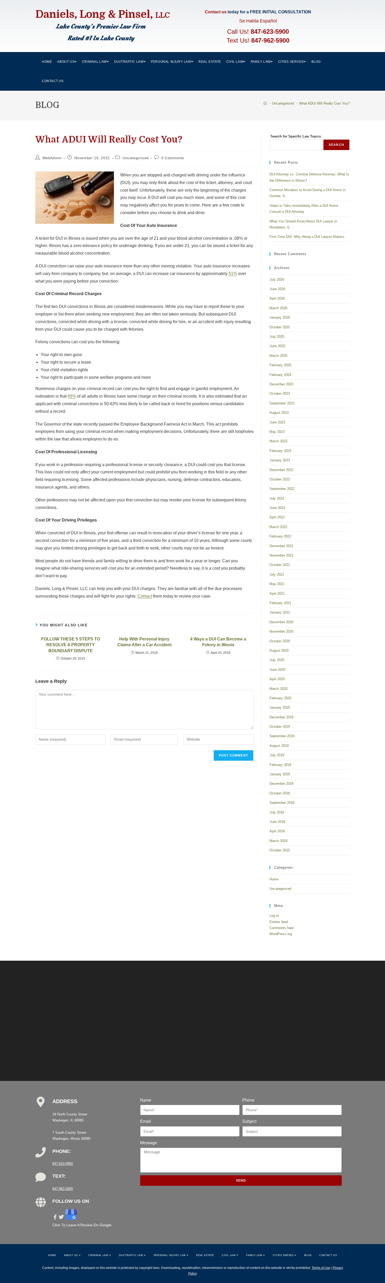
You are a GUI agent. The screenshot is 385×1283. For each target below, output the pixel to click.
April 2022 (277, 517)
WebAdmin (52, 158)
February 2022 (280, 536)
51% (233, 273)
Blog (307, 1255)
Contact (145, 596)
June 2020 (277, 670)
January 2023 (280, 460)
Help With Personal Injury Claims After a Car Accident (144, 642)
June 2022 (277, 508)
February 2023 (280, 451)
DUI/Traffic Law (131, 1255)
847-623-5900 (270, 31)
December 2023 (281, 384)
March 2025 (278, 356)
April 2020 (277, 679)
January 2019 (280, 774)
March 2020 (278, 689)
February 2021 (280, 603)
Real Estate (205, 1255)
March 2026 (278, 308)
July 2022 (277, 498)
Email (145, 1121)
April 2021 (277, 593)
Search (336, 145)
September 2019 (282, 736)
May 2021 (277, 584)
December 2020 (281, 622)
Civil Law (229, 1255)
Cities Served (284, 1255)
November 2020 (281, 631)
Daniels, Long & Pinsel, (102, 14)
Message (148, 1143)
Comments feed (282, 928)
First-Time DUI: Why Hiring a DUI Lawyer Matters (307, 237)
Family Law (254, 1255)
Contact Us (328, 1255)
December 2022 (281, 470)
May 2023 (277, 432)
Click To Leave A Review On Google (82, 1225)
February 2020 (280, 698)
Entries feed (279, 922)
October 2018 (280, 793)
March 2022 (278, 527)
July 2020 (277, 660)
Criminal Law (98, 1255)
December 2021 (281, 546)
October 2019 (280, 727)
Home (274, 879)
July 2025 (277, 337)
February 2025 (280, 365)
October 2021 (280, 565)
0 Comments (172, 158)
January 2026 (280, 317)
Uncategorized (136, 158)
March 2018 (278, 841)
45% (72, 396)
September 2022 (282, 489)
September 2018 (282, 803)
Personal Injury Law (170, 1255)
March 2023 (278, 441)
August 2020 (279, 650)
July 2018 (277, 812)
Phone (248, 1100)
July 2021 (277, 574)
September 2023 (282, 403)
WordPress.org (281, 934)
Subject (249, 1121)
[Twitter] (61, 1217)
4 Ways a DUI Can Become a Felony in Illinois (218, 642)
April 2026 (277, 298)
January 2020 (280, 707)
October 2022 (280, 479)
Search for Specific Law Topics (295, 136)
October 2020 (280, 641)
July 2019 (277, 755)
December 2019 (281, 717)
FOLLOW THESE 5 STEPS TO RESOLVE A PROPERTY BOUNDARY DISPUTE (70, 645)
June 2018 (277, 822)
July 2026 (277, 280)
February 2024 (280, 375)
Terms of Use (321, 1268)
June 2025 (277, 346)
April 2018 (277, 831)
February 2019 (280, 765)
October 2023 (280, 394)
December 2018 (281, 784)
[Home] (265, 103)
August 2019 (279, 746)
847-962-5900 (270, 40)
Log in (274, 916)
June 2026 (277, 289)
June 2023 (277, 422)
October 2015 (280, 850)
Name (145, 1100)
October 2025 (280, 327)
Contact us (216, 12)
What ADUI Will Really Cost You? (324, 103)
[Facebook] (55, 1217)
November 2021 (281, 555)
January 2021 (280, 612)
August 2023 (279, 413)
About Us (71, 1255)
